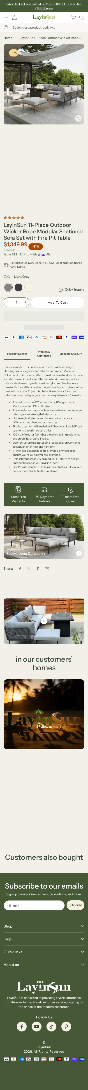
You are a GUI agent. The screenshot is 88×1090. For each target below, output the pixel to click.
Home (8, 38)
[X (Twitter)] (29, 568)
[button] (6, 17)
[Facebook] (20, 568)
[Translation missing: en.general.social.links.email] (47, 568)
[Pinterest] (38, 568)
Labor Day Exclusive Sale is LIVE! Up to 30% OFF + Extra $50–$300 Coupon (44, 6)
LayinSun (44, 1047)
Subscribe (75, 905)
